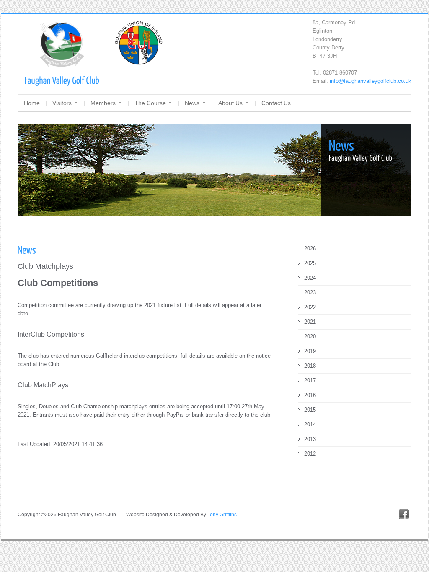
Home (32, 103)
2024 (310, 278)
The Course (150, 103)
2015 (310, 410)
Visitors (62, 103)
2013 (310, 439)
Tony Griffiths (222, 515)
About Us (230, 103)
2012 (310, 454)
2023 (310, 292)
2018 (310, 366)
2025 (310, 263)
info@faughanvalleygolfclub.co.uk (370, 81)
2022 (310, 307)
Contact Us (276, 103)
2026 (310, 248)
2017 (310, 380)
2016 (310, 395)
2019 (310, 351)
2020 (310, 336)
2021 (310, 322)
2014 (310, 424)
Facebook (404, 514)
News (192, 103)
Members (103, 103)
